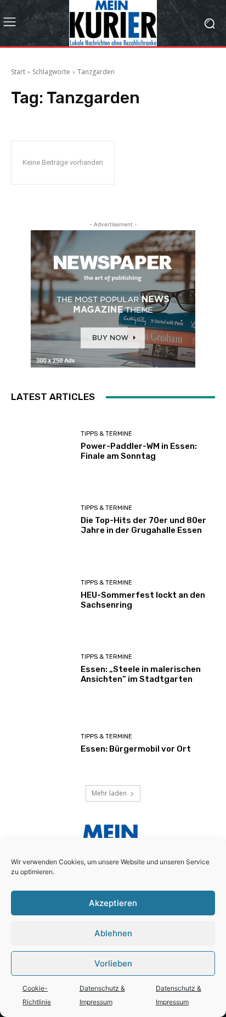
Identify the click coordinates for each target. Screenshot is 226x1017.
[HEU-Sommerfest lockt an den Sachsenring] (41, 594)
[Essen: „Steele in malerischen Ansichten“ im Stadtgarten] (41, 669)
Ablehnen (113, 933)
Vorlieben (113, 963)
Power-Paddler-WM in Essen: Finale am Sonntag (139, 451)
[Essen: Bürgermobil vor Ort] (41, 744)
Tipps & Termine (106, 434)
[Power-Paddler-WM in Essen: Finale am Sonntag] (41, 445)
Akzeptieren (113, 903)
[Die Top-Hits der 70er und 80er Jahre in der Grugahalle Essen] (41, 520)
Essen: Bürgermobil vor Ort (136, 749)
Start (18, 71)
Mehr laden (109, 793)
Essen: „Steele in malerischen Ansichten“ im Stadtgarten (141, 674)
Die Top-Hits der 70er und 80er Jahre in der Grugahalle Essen (143, 525)
